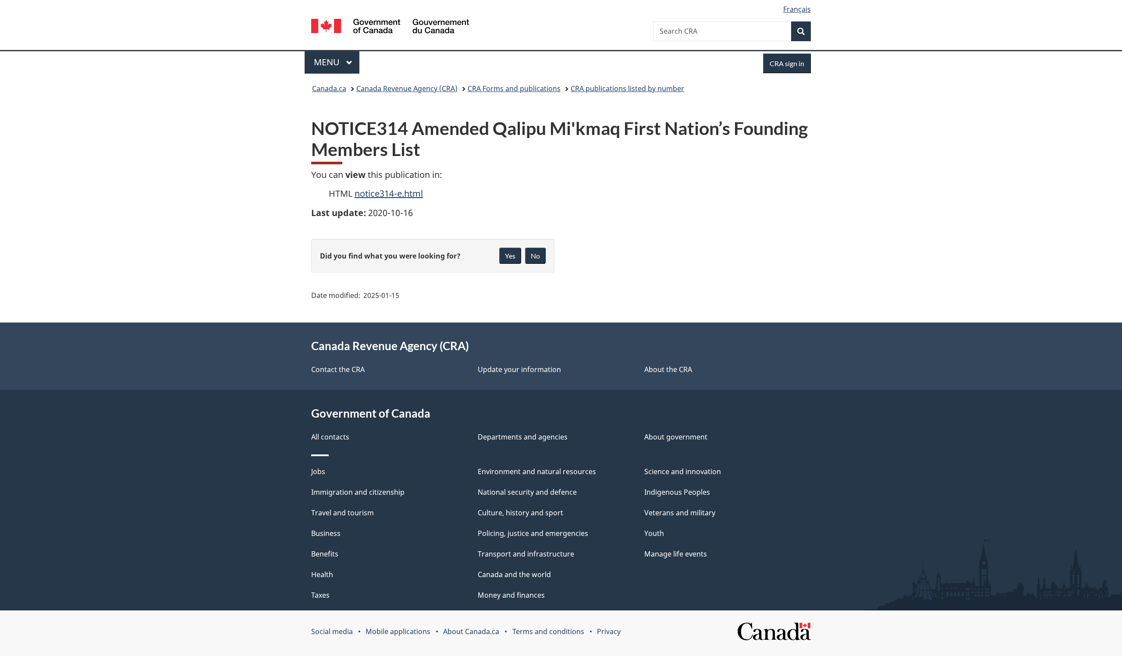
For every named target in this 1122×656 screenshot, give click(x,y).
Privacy (609, 631)
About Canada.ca (471, 631)
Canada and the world (514, 574)
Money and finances (511, 595)
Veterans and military (679, 513)
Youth (654, 533)
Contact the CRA (338, 369)
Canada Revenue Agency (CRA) (407, 88)
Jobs (318, 471)
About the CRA (668, 369)
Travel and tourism (342, 513)
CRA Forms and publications (514, 88)
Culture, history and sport (520, 513)
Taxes (320, 595)
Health (322, 574)
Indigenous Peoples (677, 492)
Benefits (324, 554)
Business (326, 533)
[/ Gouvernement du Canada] (390, 27)
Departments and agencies (523, 437)
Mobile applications (398, 631)
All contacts (330, 437)
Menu (328, 62)
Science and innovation (682, 471)
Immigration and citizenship (358, 492)
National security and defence (527, 492)
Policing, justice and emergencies (533, 533)
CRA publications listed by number (627, 88)
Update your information (519, 369)
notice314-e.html (389, 193)
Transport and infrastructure (526, 554)
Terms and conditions (548, 631)
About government (675, 437)
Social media (332, 631)
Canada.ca (329, 88)
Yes (510, 256)
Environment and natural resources (537, 471)
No (535, 256)
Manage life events (675, 554)
